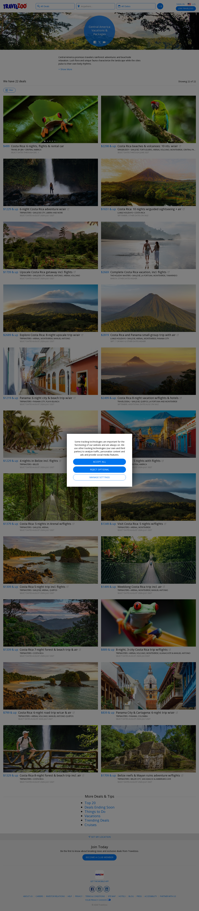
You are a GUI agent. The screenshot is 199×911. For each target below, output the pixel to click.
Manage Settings (99, 477)
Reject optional (99, 469)
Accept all (99, 461)
